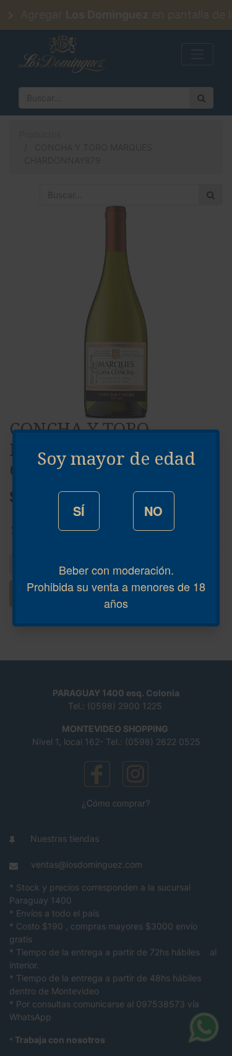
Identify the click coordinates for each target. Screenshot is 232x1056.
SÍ (79, 511)
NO (153, 511)
